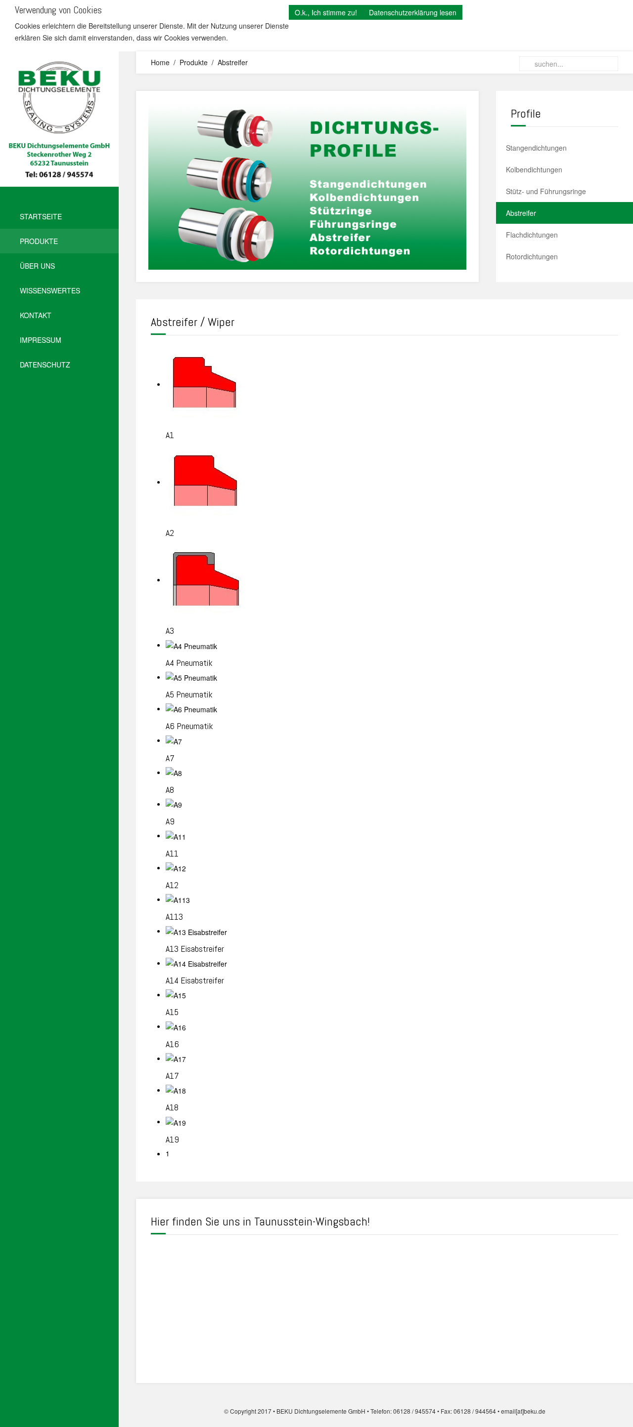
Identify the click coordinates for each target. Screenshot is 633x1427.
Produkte (39, 241)
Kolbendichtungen (534, 169)
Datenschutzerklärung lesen (412, 12)
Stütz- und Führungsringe (546, 191)
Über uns (37, 266)
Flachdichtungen (532, 235)
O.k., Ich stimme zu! (326, 12)
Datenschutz (45, 364)
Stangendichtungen (536, 148)
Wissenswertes (50, 290)
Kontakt (35, 315)
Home (160, 62)
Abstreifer (521, 213)
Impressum (40, 340)
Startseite (41, 216)
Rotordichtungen (532, 256)
